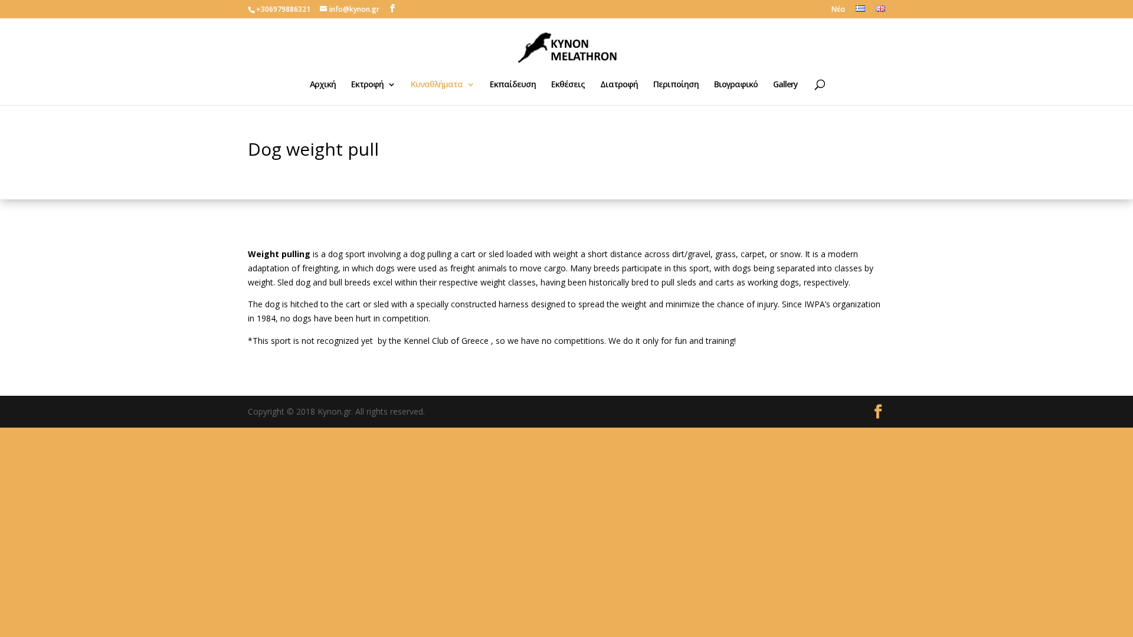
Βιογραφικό (736, 85)
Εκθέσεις (568, 85)
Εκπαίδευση (513, 85)
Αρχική (323, 85)
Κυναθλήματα (437, 85)
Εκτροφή (367, 85)
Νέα (838, 10)
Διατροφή (619, 85)
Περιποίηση (676, 85)
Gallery (785, 85)
